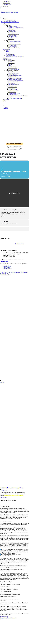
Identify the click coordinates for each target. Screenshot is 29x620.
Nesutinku (4, 497)
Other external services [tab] (5, 570)
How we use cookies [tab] (4, 506)
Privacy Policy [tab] (3, 610)
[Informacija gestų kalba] (3, 103)
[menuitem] (16, 20)
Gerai (1, 497)
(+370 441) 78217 (19, 243)
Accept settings (3, 617)
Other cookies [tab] (3, 600)
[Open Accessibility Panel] (0, 619)
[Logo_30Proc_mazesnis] (9, 12)
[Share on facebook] (14, 229)
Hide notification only (11, 617)
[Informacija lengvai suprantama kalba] (3, 102)
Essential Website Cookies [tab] (6, 521)
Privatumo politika (4, 616)
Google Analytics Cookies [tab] (6, 555)
